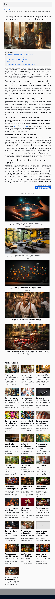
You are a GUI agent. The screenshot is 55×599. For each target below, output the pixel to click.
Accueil (6, 9)
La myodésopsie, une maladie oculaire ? (11, 579)
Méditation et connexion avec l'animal (16, 61)
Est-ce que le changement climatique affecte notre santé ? (27, 511)
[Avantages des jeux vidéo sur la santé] (12, 548)
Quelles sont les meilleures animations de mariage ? (27, 319)
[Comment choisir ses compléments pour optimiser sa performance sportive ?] (27, 415)
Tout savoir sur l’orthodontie (26, 532)
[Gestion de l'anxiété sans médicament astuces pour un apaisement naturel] (27, 438)
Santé (10, 9)
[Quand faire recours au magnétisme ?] (27, 208)
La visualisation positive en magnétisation (17, 59)
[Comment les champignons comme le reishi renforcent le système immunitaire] (27, 459)
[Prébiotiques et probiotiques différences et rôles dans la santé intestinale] (43, 438)
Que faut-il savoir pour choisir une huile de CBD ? (27, 556)
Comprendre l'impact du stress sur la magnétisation (20, 54)
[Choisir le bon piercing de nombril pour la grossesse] (43, 459)
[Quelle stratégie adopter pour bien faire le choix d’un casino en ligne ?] (27, 337)
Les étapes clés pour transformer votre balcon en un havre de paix (42, 378)
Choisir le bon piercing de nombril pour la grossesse (42, 468)
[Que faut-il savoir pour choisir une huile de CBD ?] (27, 548)
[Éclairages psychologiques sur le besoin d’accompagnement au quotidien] (12, 369)
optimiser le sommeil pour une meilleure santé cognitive (12, 447)
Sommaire (9, 52)
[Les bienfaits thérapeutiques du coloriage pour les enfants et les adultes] (12, 481)
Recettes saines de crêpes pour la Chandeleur (43, 510)
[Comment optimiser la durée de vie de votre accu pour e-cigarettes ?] (43, 392)
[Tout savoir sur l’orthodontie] (27, 525)
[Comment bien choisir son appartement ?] (27, 240)
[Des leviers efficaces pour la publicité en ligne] (27, 273)
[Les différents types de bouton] (43, 548)
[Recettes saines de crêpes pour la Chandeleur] (43, 502)
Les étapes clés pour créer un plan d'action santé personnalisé (27, 401)
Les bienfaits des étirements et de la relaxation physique (21, 64)
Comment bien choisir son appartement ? (27, 255)
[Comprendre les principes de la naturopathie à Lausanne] (43, 481)
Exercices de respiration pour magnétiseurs (17, 57)
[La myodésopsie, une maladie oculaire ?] (12, 571)
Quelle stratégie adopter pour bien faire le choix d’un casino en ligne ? (27, 351)
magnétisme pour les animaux (21, 126)
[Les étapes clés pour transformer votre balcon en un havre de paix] (43, 369)
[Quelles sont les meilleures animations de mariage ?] (27, 305)
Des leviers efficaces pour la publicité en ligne (27, 287)
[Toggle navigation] (6, 4)
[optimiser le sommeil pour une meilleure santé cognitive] (12, 438)
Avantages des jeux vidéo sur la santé (11, 556)
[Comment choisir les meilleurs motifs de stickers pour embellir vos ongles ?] (43, 415)
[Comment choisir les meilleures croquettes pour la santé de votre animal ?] (12, 415)
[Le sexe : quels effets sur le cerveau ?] (43, 525)
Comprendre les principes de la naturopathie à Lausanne (42, 490)
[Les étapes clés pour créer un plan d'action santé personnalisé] (27, 392)
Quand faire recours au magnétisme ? (27, 223)
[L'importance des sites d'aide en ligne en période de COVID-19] (12, 502)
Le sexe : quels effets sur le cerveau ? (41, 533)
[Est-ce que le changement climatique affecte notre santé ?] (27, 502)
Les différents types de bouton (42, 555)
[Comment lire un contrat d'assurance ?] (12, 525)
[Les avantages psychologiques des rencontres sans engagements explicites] (27, 369)
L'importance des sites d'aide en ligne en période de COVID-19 (11, 511)
